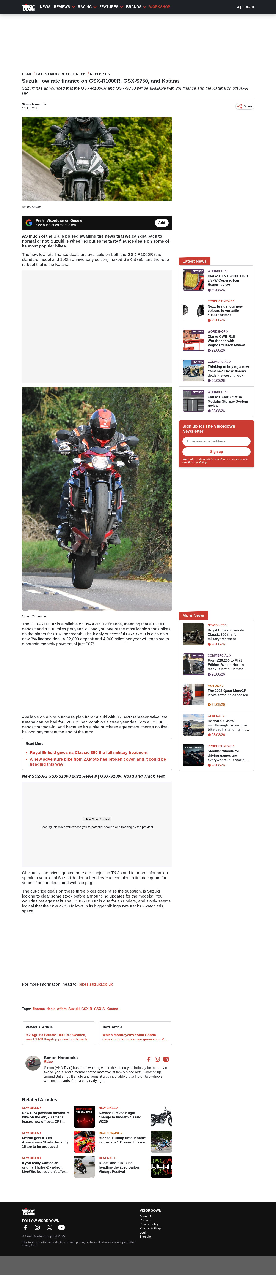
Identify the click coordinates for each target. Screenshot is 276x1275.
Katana (112, 1009)
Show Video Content (97, 819)
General (106, 1158)
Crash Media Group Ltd (41, 1236)
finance (39, 1009)
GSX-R (86, 1009)
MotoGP (214, 685)
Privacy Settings (151, 1228)
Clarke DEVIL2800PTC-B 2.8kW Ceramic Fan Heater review (228, 280)
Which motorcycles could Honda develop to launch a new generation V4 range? (134, 1037)
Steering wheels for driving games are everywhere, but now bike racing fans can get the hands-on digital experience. (228, 755)
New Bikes (100, 74)
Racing (85, 7)
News (45, 7)
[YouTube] (62, 1229)
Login (143, 1232)
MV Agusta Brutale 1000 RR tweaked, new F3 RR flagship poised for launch (56, 1037)
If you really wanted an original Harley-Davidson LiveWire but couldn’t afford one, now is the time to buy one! (44, 1167)
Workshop (159, 7)
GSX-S (99, 1009)
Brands (133, 7)
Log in (248, 7)
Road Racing (109, 1133)
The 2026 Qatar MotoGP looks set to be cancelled (228, 693)
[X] (50, 1229)
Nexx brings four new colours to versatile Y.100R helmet (225, 310)
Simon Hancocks (34, 104)
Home (27, 74)
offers (62, 1009)
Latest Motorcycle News (61, 74)
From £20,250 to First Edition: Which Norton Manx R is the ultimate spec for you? (226, 665)
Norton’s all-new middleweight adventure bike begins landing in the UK (229, 725)
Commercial (218, 361)
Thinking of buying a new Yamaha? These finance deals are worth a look (228, 371)
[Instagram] (38, 1229)
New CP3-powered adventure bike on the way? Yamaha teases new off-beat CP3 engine (46, 1117)
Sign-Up (145, 1236)
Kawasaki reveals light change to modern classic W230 (120, 1117)
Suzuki (74, 1009)
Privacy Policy (197, 462)
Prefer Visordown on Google (59, 220)
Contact (145, 1220)
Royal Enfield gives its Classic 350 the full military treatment (88, 752)
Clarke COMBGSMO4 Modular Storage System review (228, 401)
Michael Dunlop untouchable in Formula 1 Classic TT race (122, 1140)
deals (51, 1009)
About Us (146, 1216)
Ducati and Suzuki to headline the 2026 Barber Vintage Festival (119, 1167)
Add (161, 223)
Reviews (62, 7)
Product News (220, 301)
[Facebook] (26, 1229)
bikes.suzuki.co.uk (96, 984)
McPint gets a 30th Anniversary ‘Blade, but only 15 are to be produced (45, 1142)
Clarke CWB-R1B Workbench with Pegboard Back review (226, 341)
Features (108, 7)
